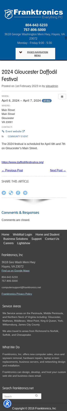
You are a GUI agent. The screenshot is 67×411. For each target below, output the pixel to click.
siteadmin (52, 86)
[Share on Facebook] (19, 193)
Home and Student (47, 234)
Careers (8, 243)
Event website (13, 131)
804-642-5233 (36, 25)
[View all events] (62, 96)
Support (36, 238)
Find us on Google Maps (15, 270)
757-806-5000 (35, 30)
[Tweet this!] (5, 193)
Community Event (18, 136)
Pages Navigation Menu (37, 54)
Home (5, 234)
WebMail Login (22, 234)
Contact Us (52, 238)
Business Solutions (15, 238)
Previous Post (12, 170)
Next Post (58, 170)
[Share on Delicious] (12, 193)
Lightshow (23, 243)
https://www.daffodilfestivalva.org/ (23, 162)
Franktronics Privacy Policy (17, 293)
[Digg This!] (26, 193)
